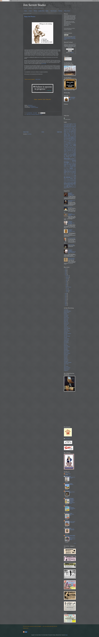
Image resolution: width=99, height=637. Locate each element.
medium (71, 155)
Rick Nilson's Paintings (68, 483)
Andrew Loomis (66, 127)
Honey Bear (67, 148)
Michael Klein (66, 345)
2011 (66, 300)
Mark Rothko (68, 155)
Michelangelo (74, 156)
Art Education (33, 114)
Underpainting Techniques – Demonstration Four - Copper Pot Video (71, 194)
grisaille (74, 145)
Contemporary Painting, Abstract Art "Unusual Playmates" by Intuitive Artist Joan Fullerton (72, 501)
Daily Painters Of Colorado (69, 498)
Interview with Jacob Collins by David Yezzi (71, 258)
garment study (72, 143)
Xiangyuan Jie (66, 370)
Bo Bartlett (65, 313)
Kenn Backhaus (66, 342)
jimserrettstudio (72, 97)
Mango (65, 155)
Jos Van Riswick (66, 338)
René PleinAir (67, 520)
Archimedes (69, 128)
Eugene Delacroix (73, 139)
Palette (71, 162)
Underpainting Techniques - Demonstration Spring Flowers (71, 230)
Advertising (65, 125)
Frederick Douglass (73, 142)
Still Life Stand (73, 177)
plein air (74, 163)
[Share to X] (42, 113)
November (67, 277)
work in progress (67, 187)
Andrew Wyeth (70, 127)
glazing (67, 144)
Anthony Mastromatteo (67, 311)
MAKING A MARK (68, 476)
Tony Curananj (66, 366)
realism (71, 168)
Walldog (65, 186)
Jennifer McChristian (67, 328)
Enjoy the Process (29, 16)
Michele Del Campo (67, 346)
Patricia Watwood (66, 350)
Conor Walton (66, 316)
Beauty (65, 131)
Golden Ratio (69, 144)
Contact (30, 10)
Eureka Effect (66, 140)
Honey (64, 148)
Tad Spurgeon (66, 361)
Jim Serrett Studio (34, 5)
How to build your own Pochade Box (71, 201)
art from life (69, 129)
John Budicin (66, 332)
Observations (37, 114)
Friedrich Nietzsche (66, 143)
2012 (66, 299)
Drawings (60, 10)
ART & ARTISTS (67, 491)
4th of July (69, 124)
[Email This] (40, 113)
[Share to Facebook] (43, 113)
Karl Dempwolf (66, 341)
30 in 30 (66, 123)
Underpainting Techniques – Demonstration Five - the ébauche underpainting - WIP (72, 252)
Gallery (70, 143)
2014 (66, 296)
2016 (66, 293)
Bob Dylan (68, 132)
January (67, 291)
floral (66, 142)
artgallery (72, 129)
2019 (66, 271)
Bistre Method (71, 131)
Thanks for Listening (66, 179)
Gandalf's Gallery (67, 473)
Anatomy (74, 126)
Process (41, 114)
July (66, 281)
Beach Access (71, 484)
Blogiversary (65, 132)
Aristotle (73, 128)
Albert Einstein (43, 63)
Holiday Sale (74, 147)
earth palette (68, 138)
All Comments (67, 59)
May (66, 284)
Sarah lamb (65, 357)
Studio (65, 178)
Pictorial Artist (70, 163)
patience (73, 162)
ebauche (71, 138)
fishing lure (72, 141)
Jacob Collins (66, 324)
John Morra (65, 334)
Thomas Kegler (66, 363)
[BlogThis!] (41, 113)
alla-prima (67, 126)
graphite (74, 144)
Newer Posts (25, 131)
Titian (65, 365)
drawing (72, 137)
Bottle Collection (73, 132)
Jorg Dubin (65, 337)
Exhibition (69, 140)
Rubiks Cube (68, 170)
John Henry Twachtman (67, 333)
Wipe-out (70, 186)
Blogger (75, 131)
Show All (75, 543)
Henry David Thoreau (69, 147)
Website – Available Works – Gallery (41, 10)
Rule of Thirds (73, 170)
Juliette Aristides (66, 340)
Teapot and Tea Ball (71, 244)
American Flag (71, 126)
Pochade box (66, 164)
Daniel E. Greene (66, 317)
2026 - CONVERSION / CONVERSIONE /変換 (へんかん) (72, 508)
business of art (69, 133)
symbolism (71, 178)
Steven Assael (66, 359)
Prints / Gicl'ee (67, 10)
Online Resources (70, 159)
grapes (72, 144)
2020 (66, 270)
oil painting (72, 158)
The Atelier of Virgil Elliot (67, 362)
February (67, 290)
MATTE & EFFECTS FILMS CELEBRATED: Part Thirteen (72, 538)
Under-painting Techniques (71, 183)
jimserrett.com (30, 105)
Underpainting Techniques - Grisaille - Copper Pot (71, 215)
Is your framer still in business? (72, 477)
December (67, 275)
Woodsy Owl (74, 186)
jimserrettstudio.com (32, 106)
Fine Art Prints (68, 141)
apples (67, 128)
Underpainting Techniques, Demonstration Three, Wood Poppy (71, 222)
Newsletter (65, 157)
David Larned (66, 320)
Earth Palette (70, 207)
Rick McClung (66, 354)
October (67, 278)
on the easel (65, 159)
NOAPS (68, 157)
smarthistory (66, 358)
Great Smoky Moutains (68, 145)
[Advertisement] (42, 123)
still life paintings (70, 176)
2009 (66, 303)
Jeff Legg (65, 325)
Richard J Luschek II (67, 353)
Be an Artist (74, 130)
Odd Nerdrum (66, 349)
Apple (64, 128)
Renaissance (71, 169)
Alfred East (72, 125)
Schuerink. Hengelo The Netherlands (72, 522)
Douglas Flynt (66, 321)
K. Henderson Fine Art (68, 513)
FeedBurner (72, 52)
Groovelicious (66, 146)
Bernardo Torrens (66, 312)
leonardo (70, 154)
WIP (67, 186)
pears (67, 163)
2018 (66, 273)
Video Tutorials (53, 10)
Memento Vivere (69, 156)
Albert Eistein (29, 114)
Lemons (68, 154)
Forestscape (69, 142)
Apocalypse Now (74, 127)
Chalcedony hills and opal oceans (72, 529)
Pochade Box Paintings (34, 107)
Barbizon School (70, 130)
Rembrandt (68, 169)
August (67, 280)
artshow (67, 130)
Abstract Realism (74, 124)
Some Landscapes (68, 528)
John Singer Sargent (67, 336)
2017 (66, 274)
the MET (68, 180)
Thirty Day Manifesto (73, 180)
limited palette (74, 154)
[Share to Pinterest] (44, 113)
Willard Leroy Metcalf (67, 367)
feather (73, 140)
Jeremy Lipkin (66, 329)
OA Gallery (74, 157)
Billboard (68, 131)
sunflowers (67, 178)
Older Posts (59, 131)
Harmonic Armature (71, 146)
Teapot (75, 178)
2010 (66, 302)
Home (25, 10)
